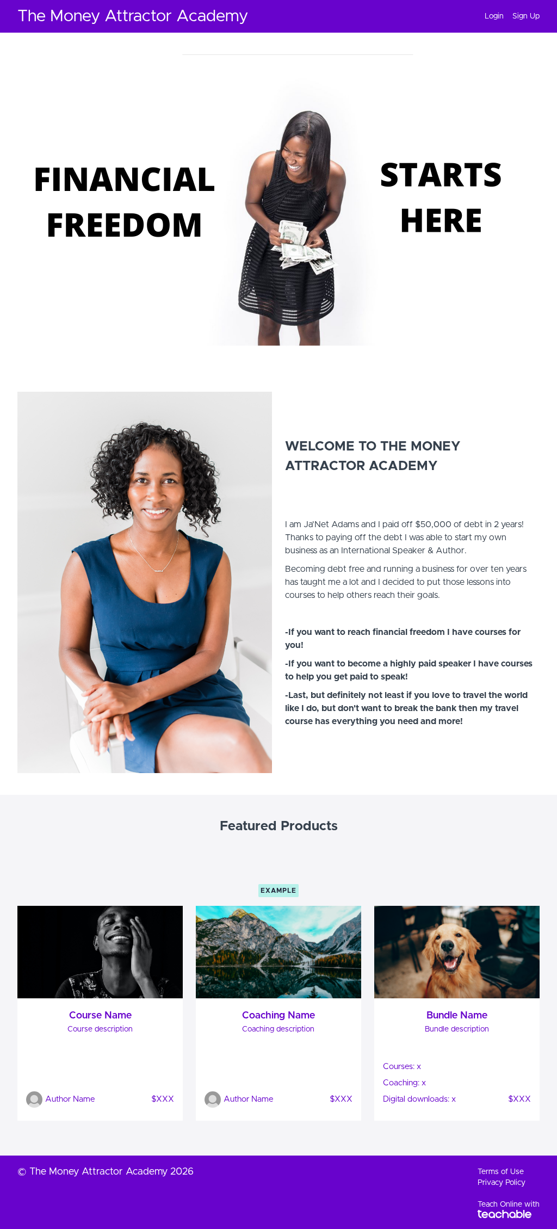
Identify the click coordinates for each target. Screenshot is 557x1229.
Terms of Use (501, 1172)
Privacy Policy (501, 1183)
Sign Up (526, 16)
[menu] (508, 16)
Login (494, 16)
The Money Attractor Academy (132, 16)
